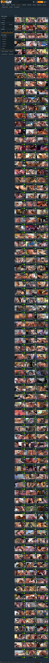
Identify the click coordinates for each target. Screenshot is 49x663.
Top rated (10, 24)
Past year (4, 46)
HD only (3, 20)
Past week (4, 41)
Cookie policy (11, 54)
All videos (4, 18)
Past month (4, 43)
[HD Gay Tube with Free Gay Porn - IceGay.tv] (6, 2)
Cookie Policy (37, 661)
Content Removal (4, 54)
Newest (3, 26)
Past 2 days (4, 39)
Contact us (11, 51)
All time (3, 48)
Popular (3, 24)
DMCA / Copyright (5, 51)
